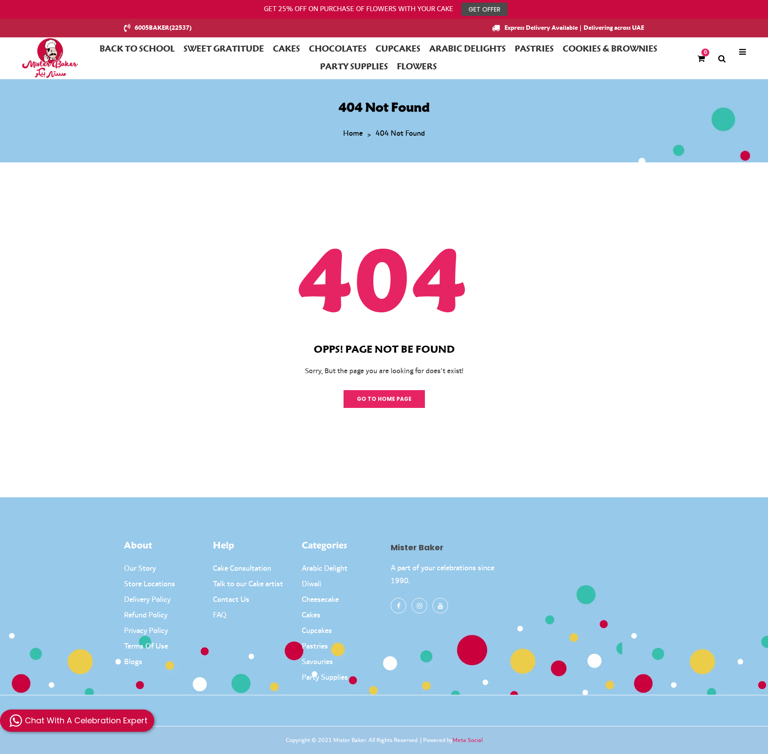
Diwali (311, 584)
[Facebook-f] (398, 605)
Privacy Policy (146, 631)
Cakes (311, 615)
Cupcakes (317, 631)
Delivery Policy (147, 600)
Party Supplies (325, 677)
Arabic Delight (325, 568)
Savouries (317, 662)
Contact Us (231, 600)
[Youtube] (440, 605)
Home (353, 133)
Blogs (133, 662)
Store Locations (149, 584)
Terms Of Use (146, 646)
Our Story (140, 568)
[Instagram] (419, 605)
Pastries (315, 646)
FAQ (220, 615)
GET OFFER (484, 9)
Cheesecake (320, 600)
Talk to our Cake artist (248, 584)
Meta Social (467, 740)
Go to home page (384, 399)
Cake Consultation (242, 568)
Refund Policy (146, 615)
